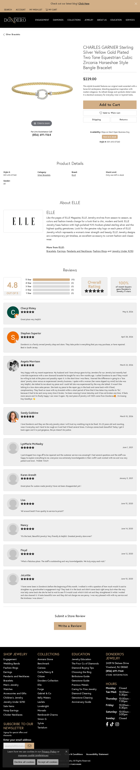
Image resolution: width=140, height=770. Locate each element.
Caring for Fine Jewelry (84, 689)
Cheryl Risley (28, 308)
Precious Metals (80, 684)
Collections (74, 20)
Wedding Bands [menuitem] (11, 663)
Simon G (42, 719)
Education (116, 20)
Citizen (41, 676)
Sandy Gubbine (29, 412)
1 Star (28, 293)
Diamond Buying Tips (83, 667)
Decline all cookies (24, 762)
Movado (42, 710)
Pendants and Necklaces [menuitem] (16, 676)
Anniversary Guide (81, 701)
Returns (124, 119)
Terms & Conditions (73, 754)
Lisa (23, 500)
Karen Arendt (28, 475)
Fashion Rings (100, 251)
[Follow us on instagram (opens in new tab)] (117, 724)
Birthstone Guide (80, 676)
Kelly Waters (44, 697)
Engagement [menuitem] (10, 659)
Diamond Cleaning (81, 693)
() (73, 279)
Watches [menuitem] (8, 689)
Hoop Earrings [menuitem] (11, 710)
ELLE (74, 175)
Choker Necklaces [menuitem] (13, 714)
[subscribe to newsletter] (29, 746)
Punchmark (76, 764)
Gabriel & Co (44, 693)
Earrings (61, 251)
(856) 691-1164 (41, 134)
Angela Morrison (30, 361)
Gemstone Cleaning (82, 697)
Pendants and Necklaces (79, 251)
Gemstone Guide (80, 680)
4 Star (28, 283)
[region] (41, 89)
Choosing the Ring (81, 672)
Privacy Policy (49, 751)
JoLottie (26, 575)
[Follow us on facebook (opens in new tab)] (107, 724)
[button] (7, 9)
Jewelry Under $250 (122, 251)
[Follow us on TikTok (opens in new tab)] (112, 724)
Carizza (41, 667)
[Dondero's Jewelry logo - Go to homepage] (16, 20)
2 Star (28, 290)
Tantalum (42, 727)
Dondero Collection (48, 680)
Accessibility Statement (97, 754)
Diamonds (58, 20)
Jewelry (89, 20)
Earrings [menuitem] (7, 672)
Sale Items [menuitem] (8, 706)
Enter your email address (17, 739)
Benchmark (43, 663)
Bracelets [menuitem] (8, 680)
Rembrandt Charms (48, 714)
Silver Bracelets (13, 34)
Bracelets (51, 251)
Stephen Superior (31, 333)
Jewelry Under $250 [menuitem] (14, 701)
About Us (102, 20)
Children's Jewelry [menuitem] (13, 697)
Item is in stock (109, 137)
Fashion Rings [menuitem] (10, 667)
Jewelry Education (81, 659)
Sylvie (41, 723)
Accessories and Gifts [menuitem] (14, 693)
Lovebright (43, 706)
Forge (41, 689)
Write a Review (70, 626)
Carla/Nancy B (45, 672)
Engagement (42, 20)
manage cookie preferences (33, 755)
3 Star (28, 286)
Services (130, 20)
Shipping (96, 119)
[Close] (136, 4)
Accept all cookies (47, 762)
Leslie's (41, 701)
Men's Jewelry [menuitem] (10, 684)
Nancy (24, 525)
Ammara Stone (45, 659)
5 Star (28, 279)
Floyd (24, 550)
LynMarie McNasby (32, 443)
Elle (39, 684)
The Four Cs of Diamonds (85, 663)
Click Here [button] (83, 3)
